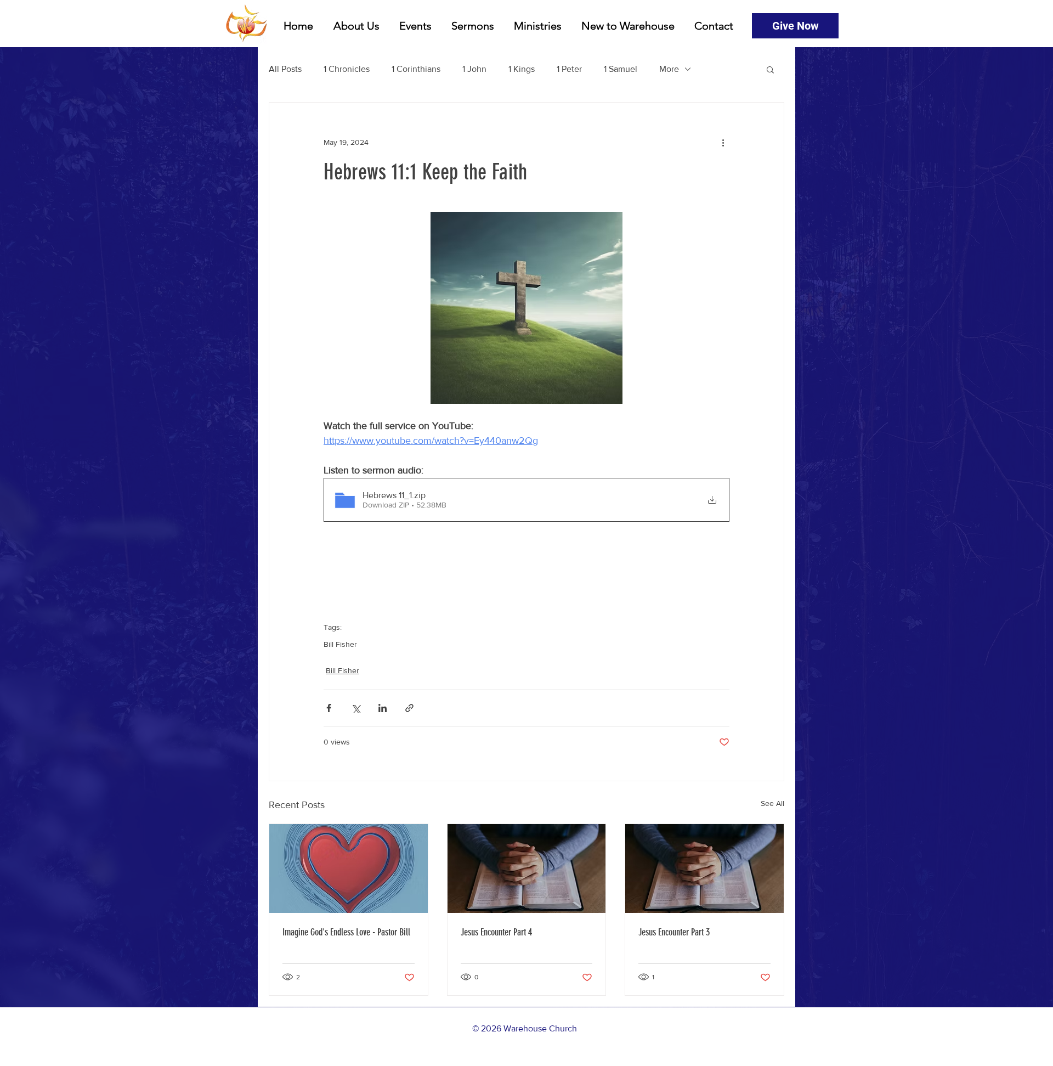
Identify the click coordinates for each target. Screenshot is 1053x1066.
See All (772, 803)
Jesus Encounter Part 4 (496, 932)
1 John (474, 69)
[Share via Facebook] (329, 708)
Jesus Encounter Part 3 (674, 932)
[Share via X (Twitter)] (355, 708)
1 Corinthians (416, 69)
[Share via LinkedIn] (382, 708)
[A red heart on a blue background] (348, 868)
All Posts (285, 69)
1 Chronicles (347, 69)
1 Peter (569, 69)
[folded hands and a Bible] (527, 868)
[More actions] (722, 142)
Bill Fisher (340, 644)
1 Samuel (620, 69)
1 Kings (521, 69)
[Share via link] (409, 708)
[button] (770, 69)
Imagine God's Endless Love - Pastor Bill (346, 932)
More (669, 69)
